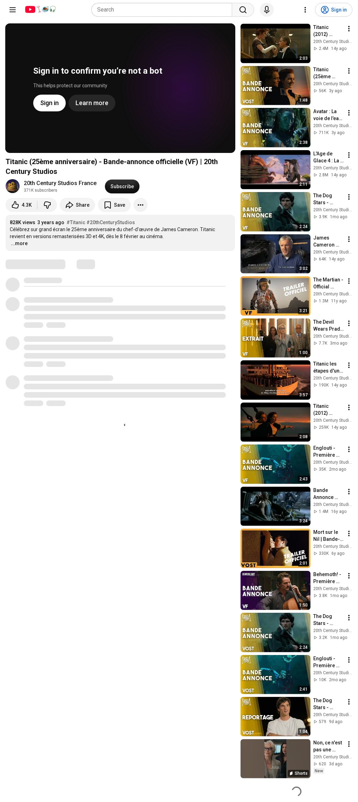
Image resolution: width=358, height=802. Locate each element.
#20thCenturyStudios (110, 222)
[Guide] (12, 10)
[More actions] (141, 205)
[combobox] (163, 10)
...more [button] (19, 243)
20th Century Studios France (60, 183)
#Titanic (75, 222)
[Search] (243, 10)
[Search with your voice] (267, 10)
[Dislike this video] (47, 205)
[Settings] (305, 10)
